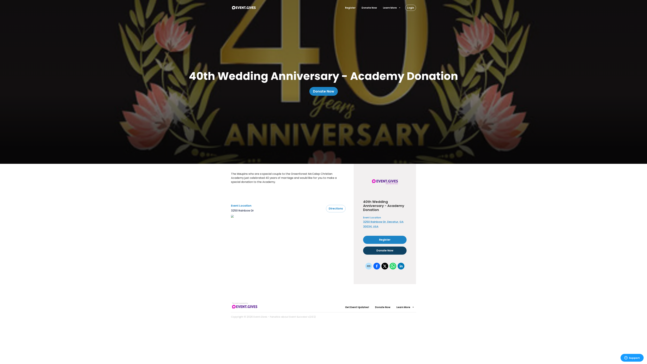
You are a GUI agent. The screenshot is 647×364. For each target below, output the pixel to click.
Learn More (390, 7)
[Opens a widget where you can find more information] (632, 358)
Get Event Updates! (357, 307)
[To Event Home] (243, 8)
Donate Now (369, 7)
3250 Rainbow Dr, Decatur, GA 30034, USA (383, 224)
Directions (336, 208)
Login (410, 7)
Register (350, 7)
